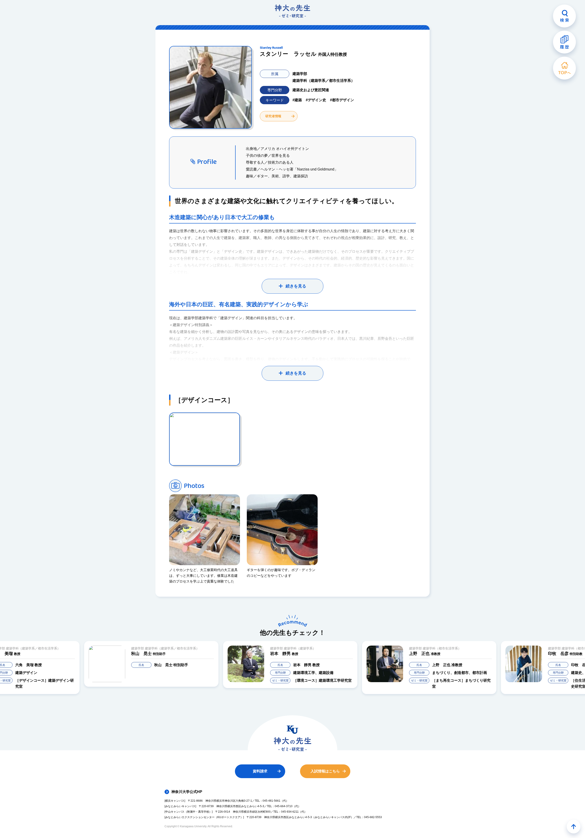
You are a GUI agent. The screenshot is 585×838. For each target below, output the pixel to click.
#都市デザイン (342, 100)
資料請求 (260, 771)
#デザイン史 (316, 100)
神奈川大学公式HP (186, 792)
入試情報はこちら (325, 771)
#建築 (297, 100)
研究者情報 (273, 116)
